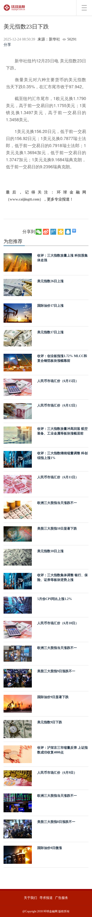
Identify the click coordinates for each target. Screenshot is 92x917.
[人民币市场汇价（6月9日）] (18, 778)
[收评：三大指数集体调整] (18, 581)
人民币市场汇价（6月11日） (58, 477)
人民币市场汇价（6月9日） (57, 772)
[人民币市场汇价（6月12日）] (18, 411)
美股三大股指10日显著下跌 (57, 528)
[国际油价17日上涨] (18, 312)
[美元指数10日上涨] (18, 557)
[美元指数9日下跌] (18, 729)
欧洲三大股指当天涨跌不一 (57, 503)
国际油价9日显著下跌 (53, 697)
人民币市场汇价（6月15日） (58, 381)
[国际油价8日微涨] (18, 854)
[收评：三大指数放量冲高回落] (18, 435)
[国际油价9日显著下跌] (18, 703)
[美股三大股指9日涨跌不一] (18, 678)
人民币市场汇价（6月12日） (58, 405)
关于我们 (30, 898)
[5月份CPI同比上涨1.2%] (18, 605)
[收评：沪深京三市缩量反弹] (18, 754)
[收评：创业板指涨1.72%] (18, 362)
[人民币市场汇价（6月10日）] (18, 629)
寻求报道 (46, 898)
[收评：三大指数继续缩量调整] (18, 459)
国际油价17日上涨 (50, 305)
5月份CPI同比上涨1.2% (54, 599)
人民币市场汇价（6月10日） (58, 623)
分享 (7, 45)
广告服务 (61, 898)
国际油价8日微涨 (49, 848)
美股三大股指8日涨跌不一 (56, 822)
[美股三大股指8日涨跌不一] (18, 828)
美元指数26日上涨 (50, 281)
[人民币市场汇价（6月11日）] (18, 484)
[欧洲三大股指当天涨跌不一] (18, 509)
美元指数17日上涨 (50, 332)
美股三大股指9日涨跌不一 (56, 671)
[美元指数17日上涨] (18, 338)
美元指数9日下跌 (49, 722)
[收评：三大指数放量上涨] (18, 262)
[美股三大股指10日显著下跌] (18, 533)
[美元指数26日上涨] (18, 287)
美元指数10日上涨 (50, 551)
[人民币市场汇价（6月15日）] (18, 387)
